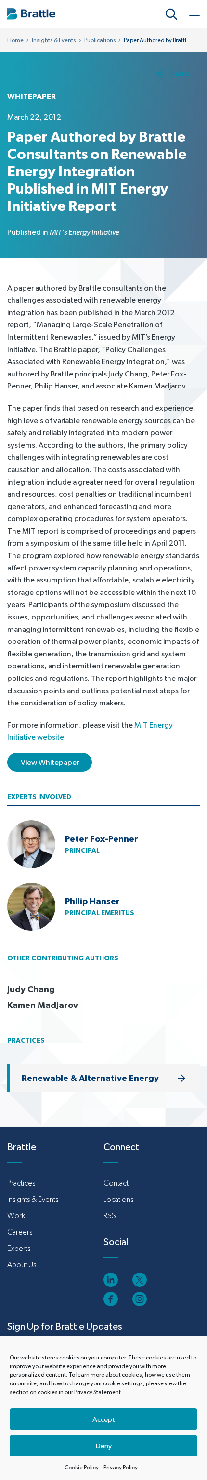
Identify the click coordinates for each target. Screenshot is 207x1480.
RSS (110, 1215)
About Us (21, 1264)
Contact (116, 1183)
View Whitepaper (50, 762)
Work (16, 1215)
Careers (19, 1232)
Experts (18, 1248)
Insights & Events (54, 40)
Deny (104, 1446)
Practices (21, 1183)
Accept (103, 1419)
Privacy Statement (97, 1392)
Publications (100, 40)
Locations (118, 1199)
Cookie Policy (82, 1467)
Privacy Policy (121, 1467)
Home (15, 40)
